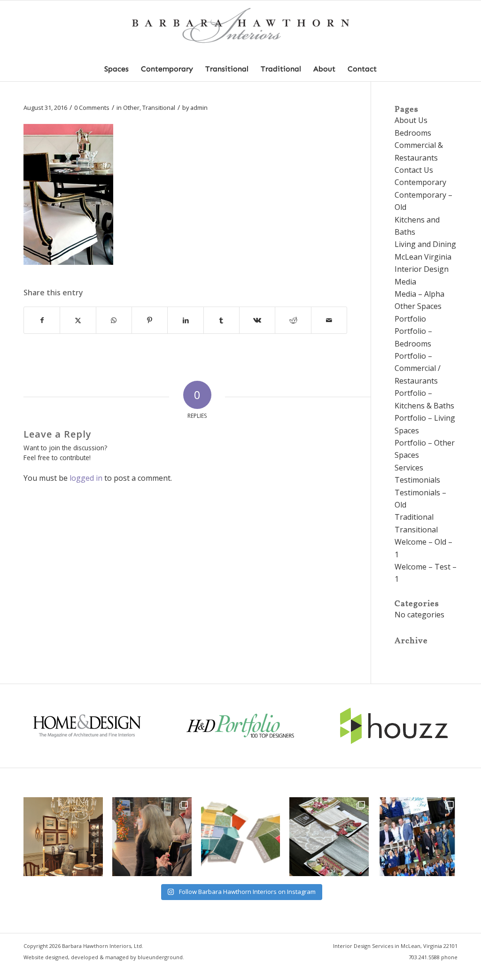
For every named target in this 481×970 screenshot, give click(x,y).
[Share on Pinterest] (149, 320)
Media (405, 282)
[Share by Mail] (329, 320)
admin (199, 107)
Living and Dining (425, 244)
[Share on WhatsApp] (114, 320)
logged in (86, 478)
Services (409, 467)
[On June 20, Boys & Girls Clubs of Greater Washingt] (418, 837)
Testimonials (417, 480)
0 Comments (91, 107)
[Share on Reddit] (292, 320)
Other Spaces (418, 306)
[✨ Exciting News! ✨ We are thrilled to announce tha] (329, 837)
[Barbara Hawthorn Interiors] (240, 28)
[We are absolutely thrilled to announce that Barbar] (152, 837)
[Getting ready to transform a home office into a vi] (240, 837)
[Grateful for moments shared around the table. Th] (63, 837)
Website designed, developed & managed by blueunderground (103, 957)
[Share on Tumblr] (221, 320)
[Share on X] (77, 320)
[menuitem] (116, 69)
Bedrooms (413, 133)
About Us (411, 120)
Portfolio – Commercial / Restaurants (418, 368)
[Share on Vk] (257, 320)
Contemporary (420, 182)
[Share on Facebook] (42, 320)
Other (131, 107)
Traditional (414, 517)
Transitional (158, 107)
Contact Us (414, 170)
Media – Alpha (419, 294)
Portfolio (410, 319)
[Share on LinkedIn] (185, 320)
